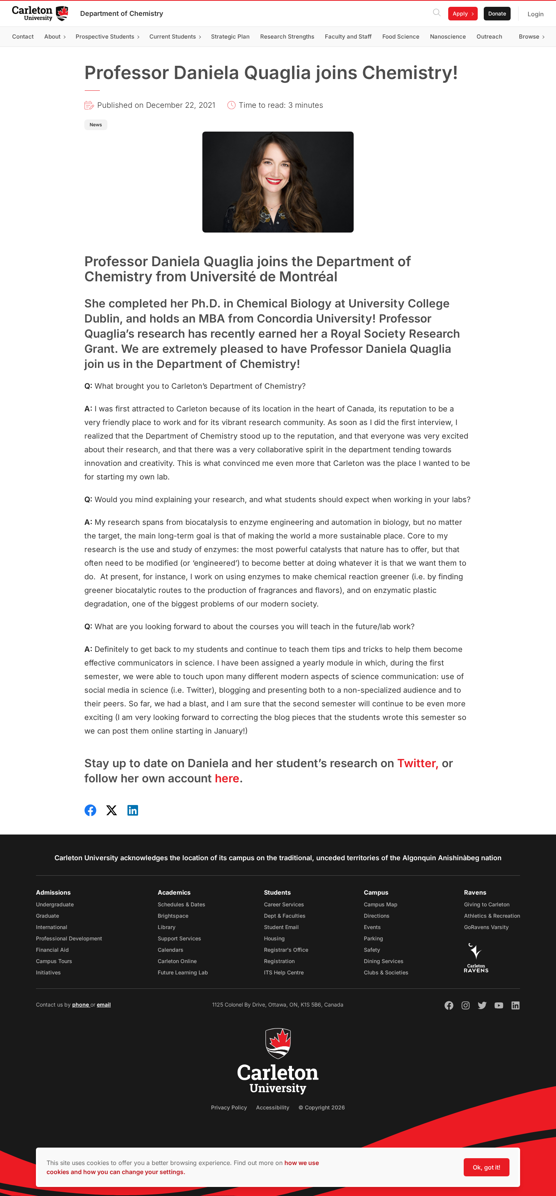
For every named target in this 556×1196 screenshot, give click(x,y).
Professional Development (69, 938)
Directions (377, 915)
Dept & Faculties (285, 915)
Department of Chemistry (121, 13)
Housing (274, 938)
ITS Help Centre (284, 972)
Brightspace (173, 915)
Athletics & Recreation (492, 915)
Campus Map (381, 904)
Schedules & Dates (181, 904)
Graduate (47, 915)
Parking (373, 938)
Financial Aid (52, 949)
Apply (460, 13)
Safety (372, 949)
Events (372, 927)
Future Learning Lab (183, 972)
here (227, 778)
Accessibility (272, 1107)
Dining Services (384, 961)
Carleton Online (177, 961)
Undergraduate (55, 904)
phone (81, 1004)
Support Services (179, 938)
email (104, 1004)
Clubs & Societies (386, 972)
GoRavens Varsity (486, 927)
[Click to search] (437, 13)
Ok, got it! (486, 1167)
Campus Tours (54, 961)
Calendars (170, 949)
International (51, 927)
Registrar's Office (286, 949)
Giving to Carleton (486, 904)
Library (166, 927)
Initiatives (48, 972)
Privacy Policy (229, 1107)
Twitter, (418, 763)
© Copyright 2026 (321, 1107)
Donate (497, 13)
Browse (529, 36)
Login (536, 14)
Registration (279, 961)
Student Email (281, 927)
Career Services (284, 904)
